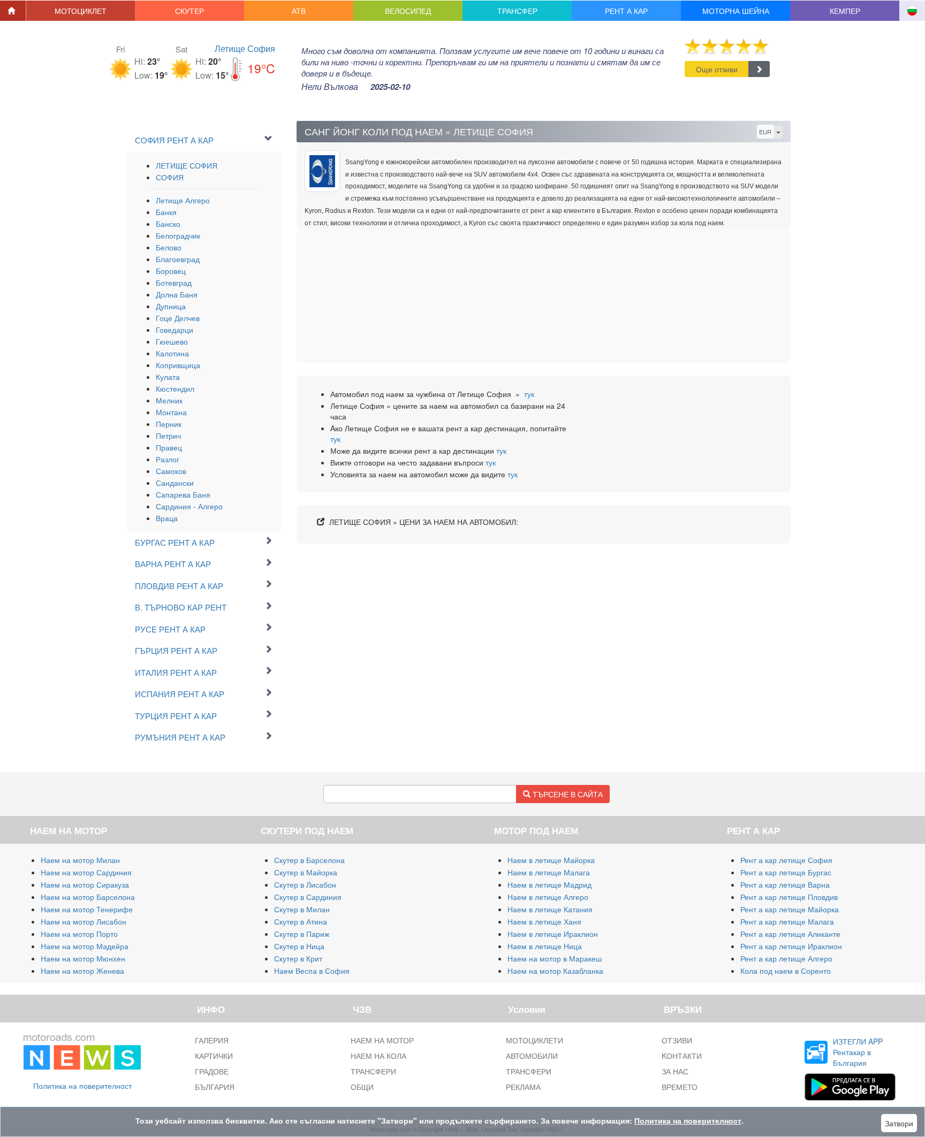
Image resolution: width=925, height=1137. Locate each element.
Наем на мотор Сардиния (86, 872)
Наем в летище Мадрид (549, 884)
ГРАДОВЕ (212, 1071)
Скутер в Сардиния (308, 896)
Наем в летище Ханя (544, 921)
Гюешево (172, 341)
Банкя (166, 212)
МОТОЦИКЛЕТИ (534, 1040)
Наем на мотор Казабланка (555, 970)
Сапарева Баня (183, 494)
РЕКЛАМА (523, 1086)
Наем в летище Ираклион (552, 933)
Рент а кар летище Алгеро (786, 958)
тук (529, 393)
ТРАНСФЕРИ (373, 1071)
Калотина (172, 353)
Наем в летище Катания (550, 909)
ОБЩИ (362, 1086)
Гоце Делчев (178, 317)
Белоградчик (178, 235)
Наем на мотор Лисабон (83, 921)
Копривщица (178, 365)
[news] (82, 1049)
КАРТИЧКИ (214, 1055)
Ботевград (174, 282)
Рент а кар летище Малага (787, 921)
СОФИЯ (170, 177)
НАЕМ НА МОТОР (382, 1040)
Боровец (171, 270)
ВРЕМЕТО (679, 1086)
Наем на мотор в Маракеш (554, 958)
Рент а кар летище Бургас (785, 872)
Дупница (171, 306)
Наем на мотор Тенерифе (87, 909)
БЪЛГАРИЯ (214, 1086)
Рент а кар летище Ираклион (791, 946)
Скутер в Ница (299, 946)
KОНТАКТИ (682, 1055)
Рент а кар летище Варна (785, 884)
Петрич (168, 435)
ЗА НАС (675, 1071)
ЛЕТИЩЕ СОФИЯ (186, 165)
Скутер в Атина (300, 921)
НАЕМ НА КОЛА (378, 1055)
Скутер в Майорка (305, 872)
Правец (169, 447)
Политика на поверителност (82, 1085)
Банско (168, 223)
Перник (168, 423)
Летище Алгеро (183, 200)
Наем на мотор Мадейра (84, 946)
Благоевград (178, 259)
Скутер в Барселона (309, 859)
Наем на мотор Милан (80, 859)
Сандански (175, 482)
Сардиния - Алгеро (189, 506)
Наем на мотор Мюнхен (83, 958)
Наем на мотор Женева (82, 970)
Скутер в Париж (301, 933)
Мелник (169, 400)
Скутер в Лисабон (305, 884)
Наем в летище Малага (548, 872)
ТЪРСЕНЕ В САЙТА (566, 794)
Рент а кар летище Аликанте (790, 933)
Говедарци (174, 329)
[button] (80, 11)
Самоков (171, 471)
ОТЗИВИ (677, 1040)
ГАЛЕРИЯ (212, 1040)
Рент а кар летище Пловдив (789, 896)
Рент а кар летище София (786, 859)
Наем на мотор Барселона (88, 896)
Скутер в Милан (302, 909)
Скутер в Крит (298, 958)
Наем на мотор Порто (79, 933)
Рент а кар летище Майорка (789, 909)
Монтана (171, 412)
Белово (168, 247)
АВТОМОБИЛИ (532, 1055)
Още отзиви (717, 69)
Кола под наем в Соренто (785, 970)
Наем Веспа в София (312, 970)
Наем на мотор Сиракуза (85, 884)
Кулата (168, 376)
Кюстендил (175, 388)
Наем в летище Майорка (551, 859)
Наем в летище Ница (544, 946)
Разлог (167, 459)
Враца (167, 518)
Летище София (245, 48)
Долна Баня (177, 294)
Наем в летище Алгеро (547, 896)
